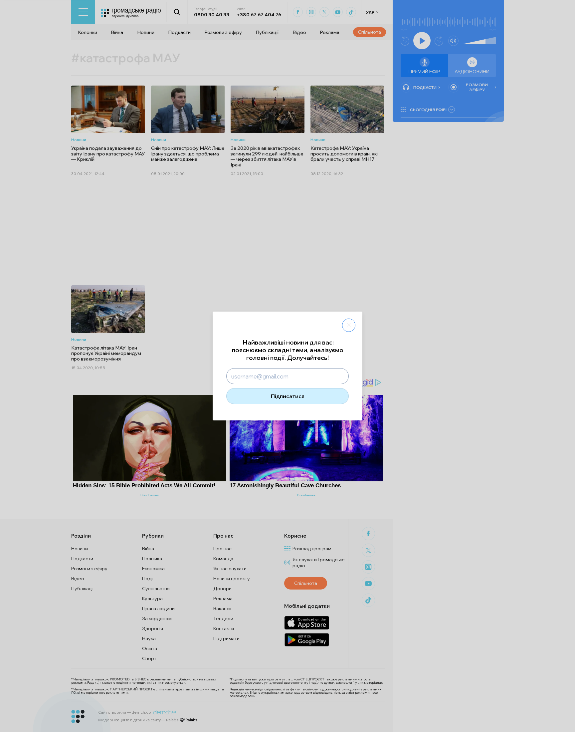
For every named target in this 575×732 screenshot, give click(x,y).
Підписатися (287, 396)
